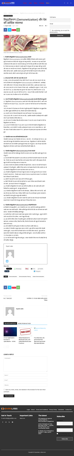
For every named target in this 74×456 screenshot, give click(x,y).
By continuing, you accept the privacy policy (64, 434)
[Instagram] (67, 3)
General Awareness (13, 13)
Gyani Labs (8, 25)
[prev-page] (5, 347)
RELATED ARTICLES (10, 323)
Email (51, 24)
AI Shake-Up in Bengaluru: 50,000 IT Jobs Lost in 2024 (46, 432)
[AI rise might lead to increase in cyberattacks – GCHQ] (10, 331)
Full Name (53, 17)
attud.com (22, 418)
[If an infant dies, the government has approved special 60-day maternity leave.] (40, 331)
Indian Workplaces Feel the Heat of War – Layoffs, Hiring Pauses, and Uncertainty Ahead (46, 426)
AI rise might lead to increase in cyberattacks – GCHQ (9, 339)
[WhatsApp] (18, 30)
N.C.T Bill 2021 (8, 298)
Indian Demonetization (38, 276)
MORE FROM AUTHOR (24, 323)
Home (5, 13)
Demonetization (13, 276)
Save (14, 30)
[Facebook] (64, 3)
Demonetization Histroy (25, 276)
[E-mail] (7, 261)
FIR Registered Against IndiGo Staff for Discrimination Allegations (46, 420)
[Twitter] (70, 3)
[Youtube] (12, 422)
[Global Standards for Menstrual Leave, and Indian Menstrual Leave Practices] (25, 331)
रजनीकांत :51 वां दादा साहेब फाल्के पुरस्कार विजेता (37, 299)
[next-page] (7, 347)
